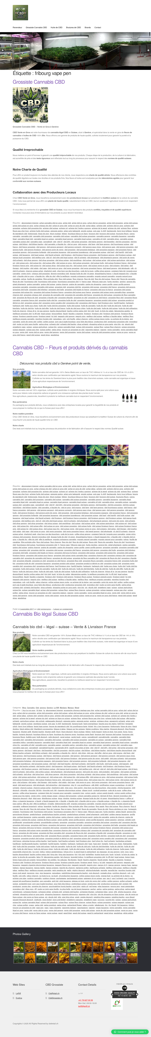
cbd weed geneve (110, 268)
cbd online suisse (42, 772)
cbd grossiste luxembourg (77, 252)
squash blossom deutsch (23, 899)
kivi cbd (91, 311)
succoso (101, 899)
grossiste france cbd (29, 300)
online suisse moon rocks (99, 319)
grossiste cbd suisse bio (23, 292)
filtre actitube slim (50, 279)
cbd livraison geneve (106, 255)
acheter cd (63, 228)
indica (42, 852)
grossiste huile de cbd (67, 300)
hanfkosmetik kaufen (30, 844)
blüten (64, 233)
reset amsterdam (127, 886)
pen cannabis (95, 582)
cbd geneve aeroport (55, 247)
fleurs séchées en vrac (118, 809)
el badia (51, 803)
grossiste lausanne (85, 300)
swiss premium (50, 905)
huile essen (124, 849)
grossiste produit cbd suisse (105, 300)
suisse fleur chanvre (112, 327)
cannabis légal (125, 499)
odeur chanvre (82, 319)
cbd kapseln (124, 764)
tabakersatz (99, 905)
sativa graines (108, 889)
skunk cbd (129, 324)
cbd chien (82, 753)
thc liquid (112, 905)
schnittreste (17, 892)
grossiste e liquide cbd (48, 297)
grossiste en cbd (80, 297)
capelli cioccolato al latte (79, 748)
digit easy (37, 798)
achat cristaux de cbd (43, 225)
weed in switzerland (95, 913)
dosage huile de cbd (78, 273)
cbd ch (74, 753)
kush (97, 311)
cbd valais (34, 268)
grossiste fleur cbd (116, 297)
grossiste (63, 822)
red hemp (93, 886)
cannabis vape (36, 241)
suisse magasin (19, 329)
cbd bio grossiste (122, 241)
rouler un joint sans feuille (27, 324)
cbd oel (96, 769)
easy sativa (17, 803)
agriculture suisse (27, 721)
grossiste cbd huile (20, 289)
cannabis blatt (124, 737)
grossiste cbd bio (74, 287)
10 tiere (39, 710)
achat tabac (91, 225)
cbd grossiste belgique (85, 249)
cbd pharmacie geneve (109, 257)
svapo (31, 905)
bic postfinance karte (78, 726)
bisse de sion (43, 233)
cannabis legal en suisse (44, 239)
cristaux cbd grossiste (41, 273)
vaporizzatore (82, 907)
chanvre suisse (26, 788)
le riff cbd (36, 313)
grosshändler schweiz (50, 822)
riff (35, 889)
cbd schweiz (18, 260)
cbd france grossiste (27, 247)
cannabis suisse (126, 239)
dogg (60, 798)
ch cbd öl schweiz (120, 531)
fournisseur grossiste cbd (68, 281)
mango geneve (114, 865)
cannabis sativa (68, 745)
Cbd (37, 707)
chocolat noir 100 (50, 790)
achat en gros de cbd (76, 225)
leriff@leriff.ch (84, 1006)
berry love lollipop (124, 231)
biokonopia (32, 233)
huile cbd (42, 305)
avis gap (96, 231)
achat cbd (67, 223)
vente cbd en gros (36, 332)
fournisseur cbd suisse (47, 281)
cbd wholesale (124, 268)
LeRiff (18, 993)
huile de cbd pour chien (76, 308)
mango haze (126, 865)
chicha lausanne (124, 788)
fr (80, 281)
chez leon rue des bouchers (68, 271)
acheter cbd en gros (115, 225)
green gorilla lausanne (95, 819)
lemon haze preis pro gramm (24, 860)
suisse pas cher (32, 329)
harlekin (63, 844)
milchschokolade (93, 870)
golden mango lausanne (119, 814)
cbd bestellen (109, 241)
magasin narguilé (79, 865)
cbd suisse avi (121, 523)
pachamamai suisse (75, 878)
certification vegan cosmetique (112, 785)
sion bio (117, 324)
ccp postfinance (83, 785)
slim (59, 897)
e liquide (62, 801)
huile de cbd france (57, 308)
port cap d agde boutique (65, 321)
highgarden (127, 844)
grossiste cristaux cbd (33, 295)
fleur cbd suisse (65, 279)
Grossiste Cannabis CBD (36, 27)
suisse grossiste (128, 327)
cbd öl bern (132, 769)
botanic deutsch (25, 734)
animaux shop (103, 721)
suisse (29, 327)
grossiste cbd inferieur (38, 289)
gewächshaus (35, 814)
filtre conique (89, 806)
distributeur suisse (49, 798)
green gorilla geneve (121, 284)
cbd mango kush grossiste (67, 769)
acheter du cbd (114, 228)
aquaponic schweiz (117, 721)
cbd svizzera (115, 265)
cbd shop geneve (31, 260)
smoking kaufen (118, 897)
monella (104, 870)
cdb (132, 268)
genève (123, 281)
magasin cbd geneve (66, 316)
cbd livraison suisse (123, 255)
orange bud (105, 876)
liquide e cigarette (76, 313)
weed (60, 913)
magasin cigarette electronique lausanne (37, 865)
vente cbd (24, 332)
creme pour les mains (21, 796)
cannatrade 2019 (61, 748)
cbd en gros (72, 244)
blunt (58, 731)
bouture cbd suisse (107, 233)
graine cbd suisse (48, 284)
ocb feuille (71, 319)
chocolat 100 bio (35, 790)
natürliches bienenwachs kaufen (75, 873)
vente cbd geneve (51, 332)
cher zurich (78, 788)
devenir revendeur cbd (60, 273)
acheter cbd (101, 225)
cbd (54, 241)
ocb (64, 319)
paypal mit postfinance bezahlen (26, 881)
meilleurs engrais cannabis (23, 319)
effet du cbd (50, 276)
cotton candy (90, 793)
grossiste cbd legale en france (77, 289)
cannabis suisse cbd (21, 241)
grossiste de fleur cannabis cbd (86, 558)
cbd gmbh (105, 758)
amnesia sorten (83, 721)
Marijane (63, 707)
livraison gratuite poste (28, 316)
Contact (97, 27)
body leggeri (97, 731)
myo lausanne (45, 873)
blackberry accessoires (43, 729)
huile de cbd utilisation (128, 308)
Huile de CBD (56, 27)
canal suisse (65, 737)
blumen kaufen (38, 731)
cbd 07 (60, 241)
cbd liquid (82, 766)
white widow (128, 913)
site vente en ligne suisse (33, 897)
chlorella (23, 790)
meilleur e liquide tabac (112, 316)
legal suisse (46, 313)
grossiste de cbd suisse (102, 295)
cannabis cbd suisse (61, 236)
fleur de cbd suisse (102, 279)
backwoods (111, 231)
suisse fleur (98, 327)
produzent (17, 886)
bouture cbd (94, 233)
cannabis (16, 236)
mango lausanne (26, 868)
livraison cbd (97, 313)
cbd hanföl (119, 252)
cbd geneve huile (52, 758)
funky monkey (113, 281)
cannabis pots (41, 745)
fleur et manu (66, 809)
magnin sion (81, 316)
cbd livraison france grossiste (85, 255)
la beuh (118, 854)
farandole (47, 806)
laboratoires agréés (122, 311)
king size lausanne (66, 854)
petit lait (55, 881)
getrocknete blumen (21, 814)
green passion (111, 819)
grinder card (130, 819)
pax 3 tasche (129, 878)
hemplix (105, 844)
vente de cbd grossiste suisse (103, 332)
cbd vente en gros (55, 268)
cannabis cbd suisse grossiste (83, 236)
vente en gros (122, 332)
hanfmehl (43, 844)
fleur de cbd (89, 279)
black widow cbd (26, 729)
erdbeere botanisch (29, 806)
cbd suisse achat (99, 260)
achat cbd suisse (131, 223)
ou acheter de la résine (120, 319)
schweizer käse (101, 892)
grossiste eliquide (65, 297)
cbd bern (37, 750)
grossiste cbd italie (56, 289)
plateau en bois (78, 881)
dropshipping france (103, 273)
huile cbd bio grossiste (56, 305)
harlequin (130, 303)
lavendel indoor (77, 857)
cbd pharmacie (93, 257)
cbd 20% (66, 241)
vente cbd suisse (83, 332)
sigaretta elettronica (70, 894)
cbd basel (28, 750)
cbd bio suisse (129, 505)
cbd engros (82, 244)
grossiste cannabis (20, 287)
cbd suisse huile (97, 263)
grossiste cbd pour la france (101, 289)
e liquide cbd (116, 537)
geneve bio (131, 281)
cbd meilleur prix (38, 257)
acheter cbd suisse (50, 228)
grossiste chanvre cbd (97, 555)
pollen (39, 321)
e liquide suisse (103, 801)
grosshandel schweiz (31, 822)
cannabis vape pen (20, 748)
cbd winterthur (51, 785)
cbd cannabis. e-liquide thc (55, 244)
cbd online (30, 772)
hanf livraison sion (105, 303)
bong (125, 731)
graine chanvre (62, 284)
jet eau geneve (43, 311)
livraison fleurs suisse (83, 577)
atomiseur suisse (40, 723)
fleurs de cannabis (127, 279)
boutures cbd (127, 734)
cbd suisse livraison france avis (48, 780)
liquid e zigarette (90, 860)
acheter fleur (126, 228)
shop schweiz (82, 324)
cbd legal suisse (37, 255)
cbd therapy (121, 529)
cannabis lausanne (118, 236)
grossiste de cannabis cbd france (78, 295)
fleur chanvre (78, 279)
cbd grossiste (70, 249)
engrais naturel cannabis (105, 276)
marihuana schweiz (97, 868)
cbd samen (115, 772)
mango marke (39, 868)
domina (66, 798)
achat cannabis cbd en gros (50, 223)
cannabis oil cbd (99, 239)
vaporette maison (92, 329)
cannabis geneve (103, 236)
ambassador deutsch (53, 721)
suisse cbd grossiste (84, 327)
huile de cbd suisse (110, 308)
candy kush (76, 737)
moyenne (30, 873)
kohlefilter (90, 854)
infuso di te (31, 311)
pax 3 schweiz (117, 878)
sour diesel (130, 897)
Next (148, 50)
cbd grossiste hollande (37, 252)
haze (90, 844)
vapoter (103, 329)
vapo (46, 907)
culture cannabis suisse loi (88, 796)
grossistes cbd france (88, 303)
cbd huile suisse (123, 515)
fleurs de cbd (18, 281)
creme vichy (26, 273)
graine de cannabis (77, 284)
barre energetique (91, 723)
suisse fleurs (91, 902)
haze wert (97, 844)
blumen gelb (26, 731)
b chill (103, 231)
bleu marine (104, 729)
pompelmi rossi (25, 884)
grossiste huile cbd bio (48, 300)
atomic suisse (86, 231)
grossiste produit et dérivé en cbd (89, 563)
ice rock (35, 852)
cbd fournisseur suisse (120, 244)
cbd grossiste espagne (105, 249)
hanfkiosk (17, 844)
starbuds (37, 899)
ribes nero (29, 889)
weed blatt (67, 913)
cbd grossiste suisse (97, 252)
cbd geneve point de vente (52, 249)
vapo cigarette (55, 907)
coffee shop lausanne (28, 793)
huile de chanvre (19, 311)
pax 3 (109, 878)
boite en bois (108, 731)
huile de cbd (101, 305)
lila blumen (72, 860)
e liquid (38, 801)
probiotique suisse (79, 884)
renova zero (115, 886)
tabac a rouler (88, 905)
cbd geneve (41, 247)
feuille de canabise (34, 279)
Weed (77, 707)
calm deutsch (53, 737)
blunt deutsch (67, 731)
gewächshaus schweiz (76, 814)
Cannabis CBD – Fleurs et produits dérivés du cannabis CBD (70, 350)
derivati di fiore (106, 796)
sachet (93, 889)
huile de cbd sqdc (93, 308)
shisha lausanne (124, 892)
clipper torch (87, 790)
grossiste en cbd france (97, 297)
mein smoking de (59, 870)
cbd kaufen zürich (43, 766)
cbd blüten (23, 244)
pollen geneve (113, 881)
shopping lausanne (53, 894)
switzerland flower (74, 905)
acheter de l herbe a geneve (80, 228)
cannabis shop (113, 239)
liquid (65, 313)
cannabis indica (19, 742)
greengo (121, 819)
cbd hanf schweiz (78, 764)
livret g (96, 862)
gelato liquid (121, 811)
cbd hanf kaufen (64, 764)
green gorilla (107, 284)
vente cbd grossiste (68, 332)
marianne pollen (82, 868)
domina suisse (76, 798)
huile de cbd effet (42, 308)
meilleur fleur (128, 316)
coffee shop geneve (102, 271)
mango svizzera (52, 868)
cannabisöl (47, 241)
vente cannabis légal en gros (99, 593)
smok (77, 897)
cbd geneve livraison (32, 249)
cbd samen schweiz (128, 772)
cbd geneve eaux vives (91, 247)
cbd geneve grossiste (125, 247)
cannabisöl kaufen (46, 748)
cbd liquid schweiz (52, 255)
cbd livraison (66, 255)
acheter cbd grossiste (63, 715)
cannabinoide (104, 737)
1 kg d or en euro (28, 710)
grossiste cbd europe (90, 287)
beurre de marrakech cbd (59, 726)
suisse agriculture (40, 327)
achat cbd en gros (79, 223)
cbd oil (49, 257)
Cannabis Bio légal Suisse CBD (45, 613)
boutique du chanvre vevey (65, 734)
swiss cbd (39, 905)
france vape (86, 281)
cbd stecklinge (76, 260)
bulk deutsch (42, 737)
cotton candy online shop (125, 793)
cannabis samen (54, 745)
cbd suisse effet (48, 263)
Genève (50, 707)
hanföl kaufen (119, 303)
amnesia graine (56, 231)
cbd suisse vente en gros (98, 265)
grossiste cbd (60, 287)
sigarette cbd (84, 894)
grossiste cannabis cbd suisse (41, 287)
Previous (3, 50)
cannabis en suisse (96, 739)
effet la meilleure (63, 276)
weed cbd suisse (33, 335)
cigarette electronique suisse (69, 790)
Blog (24, 707)
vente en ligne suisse (37, 913)
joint (122, 852)
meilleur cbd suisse (94, 316)
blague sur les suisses (76, 729)
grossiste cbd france (108, 287)
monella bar (112, 870)
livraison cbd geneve (111, 313)
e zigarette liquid (128, 801)
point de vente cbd (28, 321)
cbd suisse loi (35, 265)
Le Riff (56, 707)
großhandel (17, 822)
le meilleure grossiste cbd (98, 574)
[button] (130, 1031)
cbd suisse (87, 260)
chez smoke (112, 788)
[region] (75, 51)
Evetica (19, 998)
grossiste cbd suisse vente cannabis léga (109, 292)
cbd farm (91, 244)
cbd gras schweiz (117, 758)
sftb (115, 892)
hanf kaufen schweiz (66, 841)
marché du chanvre (67, 868)
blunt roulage (55, 233)
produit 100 (127, 884)
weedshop (55, 335)
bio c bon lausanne (102, 726)
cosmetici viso (78, 793)
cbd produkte (104, 772)
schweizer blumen (87, 892)
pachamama (61, 878)
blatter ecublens (92, 729)
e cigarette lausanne (26, 801)
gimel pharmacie (19, 284)
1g (44, 710)
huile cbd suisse (73, 305)
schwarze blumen (30, 892)
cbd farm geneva (103, 244)
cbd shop (27, 774)
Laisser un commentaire (63, 609)
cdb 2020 (95, 785)
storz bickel (47, 899)
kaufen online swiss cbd (77, 311)
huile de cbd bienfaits (85, 569)
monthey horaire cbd (43, 319)
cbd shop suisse (62, 260)
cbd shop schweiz (84, 774)
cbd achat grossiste (79, 241)
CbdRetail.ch (53, 993)
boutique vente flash (85, 734)
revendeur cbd (93, 585)
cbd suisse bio (36, 263)
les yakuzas (62, 860)
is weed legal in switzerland (85, 852)
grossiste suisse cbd (33, 303)
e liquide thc (40, 276)
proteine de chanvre (40, 886)
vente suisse (52, 913)
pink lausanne (65, 881)
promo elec (26, 886)
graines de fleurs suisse (47, 819)
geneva (43, 707)
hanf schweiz (109, 841)
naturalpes (57, 319)
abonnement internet (30, 223)
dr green (90, 273)
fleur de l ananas (53, 809)
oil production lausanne (68, 876)
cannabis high (125, 739)
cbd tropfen (24, 268)
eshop (23, 279)
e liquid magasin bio (120, 273)
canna (132, 233)
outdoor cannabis (34, 878)
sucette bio (110, 899)
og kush (54, 876)
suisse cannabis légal (66, 327)
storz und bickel (59, 899)
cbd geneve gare (108, 247)
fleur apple (100, 806)
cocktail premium (100, 790)
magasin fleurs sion (63, 865)
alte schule (40, 721)
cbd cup (90, 753)
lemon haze (129, 857)
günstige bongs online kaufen (34, 841)
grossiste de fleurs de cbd (27, 297)
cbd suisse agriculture (116, 260)
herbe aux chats (31, 305)
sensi (111, 892)
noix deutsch (94, 873)
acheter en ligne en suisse (59, 718)
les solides (52, 860)
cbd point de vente (126, 257)
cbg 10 (73, 785)
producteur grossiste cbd (118, 321)
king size (54, 854)
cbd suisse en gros (64, 263)
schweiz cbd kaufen (68, 324)
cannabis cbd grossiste (42, 236)
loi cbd (54, 316)
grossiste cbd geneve (126, 287)
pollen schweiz (126, 881)
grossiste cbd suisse (122, 289)
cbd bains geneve (95, 241)
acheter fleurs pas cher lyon (93, 718)
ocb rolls (22, 876)
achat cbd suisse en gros (23, 225)
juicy (131, 852)
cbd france (128, 507)
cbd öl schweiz (80, 257)
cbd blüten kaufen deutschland (119, 750)
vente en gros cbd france (107, 595)
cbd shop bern (38, 774)
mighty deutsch (78, 870)
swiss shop (56, 329)
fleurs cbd (115, 279)
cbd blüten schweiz (40, 753)
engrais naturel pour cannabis (110, 539)
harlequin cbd (18, 305)
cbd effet (98, 753)
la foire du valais (106, 311)
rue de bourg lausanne (80, 889)
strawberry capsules (75, 899)
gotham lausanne (24, 817)
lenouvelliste (57, 313)
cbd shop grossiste (46, 260)
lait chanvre (65, 857)
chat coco (69, 788)
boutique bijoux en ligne (78, 233)
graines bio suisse (28, 819)
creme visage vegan (50, 796)
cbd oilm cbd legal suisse (63, 257)
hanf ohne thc (97, 841)
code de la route (87, 271)
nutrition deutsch (119, 873)
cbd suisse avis (22, 263)
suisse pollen (45, 329)
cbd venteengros (44, 609)
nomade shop (105, 873)
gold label (104, 814)
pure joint (76, 886)
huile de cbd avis (114, 305)
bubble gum (31, 737)
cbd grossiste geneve (78, 761)
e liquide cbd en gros (25, 276)
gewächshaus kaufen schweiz (54, 814)
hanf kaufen (52, 841)
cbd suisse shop (49, 265)
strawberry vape (19, 327)
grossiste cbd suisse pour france (77, 292)
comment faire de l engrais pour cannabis (108, 534)
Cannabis (31, 707)
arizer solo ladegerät (72, 231)
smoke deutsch (86, 897)
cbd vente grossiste (71, 268)
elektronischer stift (62, 803)
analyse (93, 721)
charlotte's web (50, 271)
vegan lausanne (102, 907)
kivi (76, 854)
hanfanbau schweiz (123, 841)
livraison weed (44, 316)
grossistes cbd (72, 303)
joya (127, 852)
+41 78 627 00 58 (85, 1000)
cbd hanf (110, 252)
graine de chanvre (117, 817)
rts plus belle (65, 889)
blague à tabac (60, 729)
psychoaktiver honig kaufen (60, 886)
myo (37, 873)
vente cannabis (113, 329)
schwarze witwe (44, 892)
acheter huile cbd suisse (40, 231)
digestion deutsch (20, 798)
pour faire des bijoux (85, 321)
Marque (71, 707)
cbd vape (43, 268)
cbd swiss (125, 265)
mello (69, 870)
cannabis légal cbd (25, 239)
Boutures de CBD (73, 27)
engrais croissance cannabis (82, 276)
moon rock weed (19, 873)
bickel (90, 726)
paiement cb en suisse (93, 878)
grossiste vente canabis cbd (53, 303)
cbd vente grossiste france (91, 268)
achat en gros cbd (59, 225)
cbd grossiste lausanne (56, 252)
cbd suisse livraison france (116, 263)
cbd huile (100, 764)
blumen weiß (50, 731)
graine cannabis (33, 284)
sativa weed (130, 889)
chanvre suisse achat (34, 271)
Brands (88, 27)
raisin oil (84, 886)
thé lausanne (122, 905)
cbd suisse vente (80, 265)
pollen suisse (48, 321)
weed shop (45, 335)
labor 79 (39, 857)
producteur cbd (100, 321)
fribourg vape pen (99, 281)
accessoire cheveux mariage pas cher (79, 710)
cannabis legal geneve (64, 239)
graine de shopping (93, 284)
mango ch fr (102, 865)
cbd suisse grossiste (81, 263)
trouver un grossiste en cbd (73, 329)
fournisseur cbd (30, 281)
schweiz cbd (54, 324)
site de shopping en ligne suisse (111, 894)
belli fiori (121, 723)
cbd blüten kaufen (36, 244)
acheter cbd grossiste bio (31, 228)
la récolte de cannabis (27, 857)
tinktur (131, 905)
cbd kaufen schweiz (27, 766)
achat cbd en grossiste (96, 223)
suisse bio (52, 327)
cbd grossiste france (123, 249)
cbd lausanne (24, 255)
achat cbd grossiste (115, 223)
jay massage (102, 852)
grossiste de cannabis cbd (53, 295)
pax (104, 878)
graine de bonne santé (83, 817)
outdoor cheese (49, 878)
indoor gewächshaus (54, 852)
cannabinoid (92, 737)
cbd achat (112, 748)
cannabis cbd (26, 236)
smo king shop (68, 897)
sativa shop (43, 324)
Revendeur (17, 27)
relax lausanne (103, 886)
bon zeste (118, 731)
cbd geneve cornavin (72, 247)
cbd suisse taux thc (65, 265)
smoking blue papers (102, 897)
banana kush (77, 723)
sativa (99, 889)
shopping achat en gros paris (101, 324)
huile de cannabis (88, 305)
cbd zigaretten (64, 785)
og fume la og (44, 876)
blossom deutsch (117, 729)
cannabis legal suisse (83, 239)
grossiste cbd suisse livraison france (48, 292)
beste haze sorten (41, 726)
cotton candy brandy (105, 793)
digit (30, 798)
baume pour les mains (108, 723)
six (123, 324)
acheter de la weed (99, 228)
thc (106, 905)
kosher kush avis (102, 854)
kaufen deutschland (58, 311)
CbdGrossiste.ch (55, 998)
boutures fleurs (122, 233)
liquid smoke (103, 860)
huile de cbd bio (27, 308)
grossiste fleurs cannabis (93, 561)
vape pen (40, 907)
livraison (87, 313)
